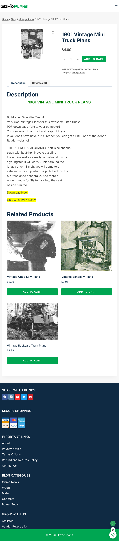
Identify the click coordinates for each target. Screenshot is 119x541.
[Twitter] (24, 397)
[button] (53, 33)
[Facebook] (5, 397)
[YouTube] (17, 397)
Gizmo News (10, 482)
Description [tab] (18, 82)
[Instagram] (11, 397)
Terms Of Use (11, 454)
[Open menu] (116, 6)
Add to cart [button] (32, 291)
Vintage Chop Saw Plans (23, 276)
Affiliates (7, 521)
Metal (5, 493)
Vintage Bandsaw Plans (77, 276)
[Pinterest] (30, 397)
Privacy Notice (11, 448)
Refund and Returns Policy (19, 460)
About (6, 443)
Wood (6, 487)
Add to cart (94, 59)
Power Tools (10, 504)
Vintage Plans (78, 72)
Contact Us (9, 465)
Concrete (8, 498)
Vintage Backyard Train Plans (26, 345)
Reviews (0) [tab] (39, 82)
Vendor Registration (15, 526)
